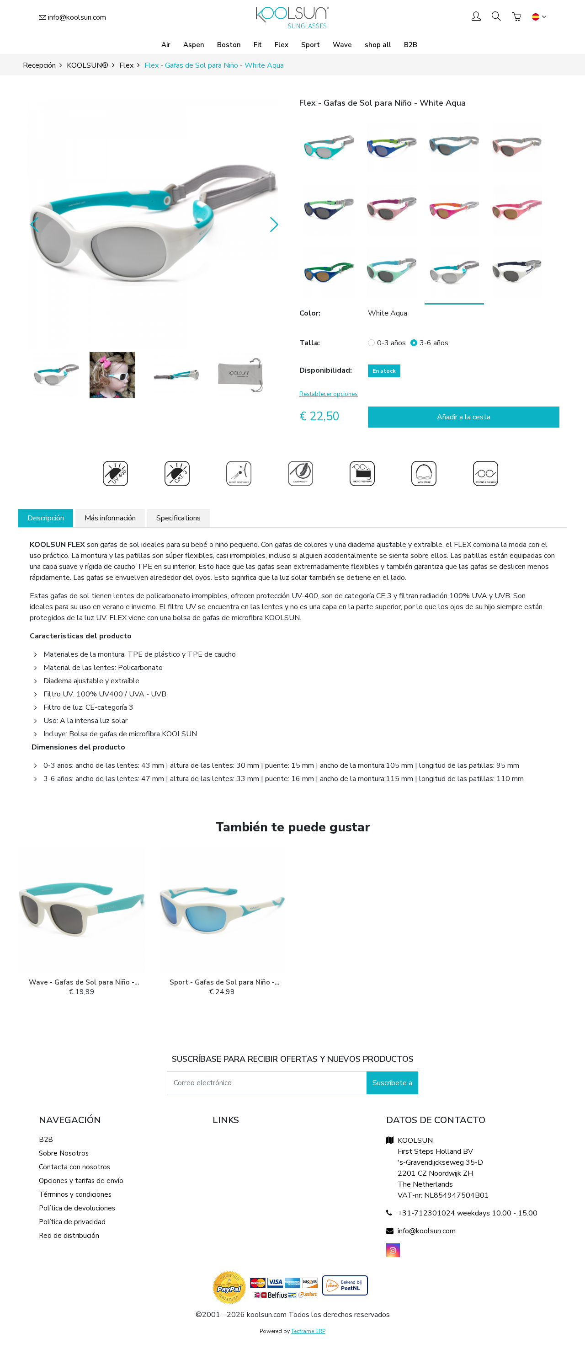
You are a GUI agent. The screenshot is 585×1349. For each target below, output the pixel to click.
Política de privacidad (72, 1221)
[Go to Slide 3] (176, 375)
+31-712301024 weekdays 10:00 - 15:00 (467, 1213)
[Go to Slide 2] (112, 375)
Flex (281, 44)
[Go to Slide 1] (56, 375)
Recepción (39, 65)
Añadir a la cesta (463, 417)
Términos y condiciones (75, 1194)
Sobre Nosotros (64, 1153)
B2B (410, 44)
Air (165, 44)
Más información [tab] (110, 518)
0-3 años (391, 343)
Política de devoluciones (77, 1208)
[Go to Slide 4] (240, 375)
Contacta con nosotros (74, 1167)
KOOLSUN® (87, 65)
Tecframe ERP (308, 1331)
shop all (378, 44)
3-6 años (434, 343)
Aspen (193, 44)
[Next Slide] (272, 224)
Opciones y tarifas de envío (81, 1180)
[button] (152, 224)
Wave (342, 44)
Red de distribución (69, 1235)
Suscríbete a (392, 1083)
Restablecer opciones (328, 394)
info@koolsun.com (77, 17)
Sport (310, 44)
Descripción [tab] (45, 518)
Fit (258, 44)
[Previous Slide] (32, 224)
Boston (229, 44)
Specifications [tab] (178, 518)
